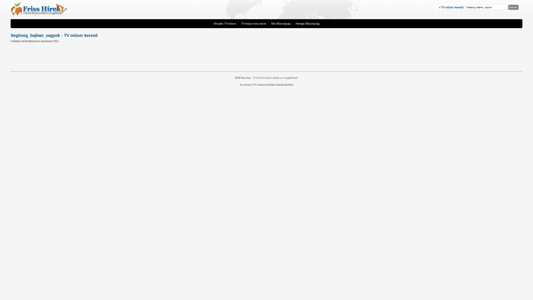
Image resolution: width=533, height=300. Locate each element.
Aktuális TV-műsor (225, 23)
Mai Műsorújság (280, 23)
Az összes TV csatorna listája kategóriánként (266, 84)
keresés (513, 7)
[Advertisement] (266, 57)
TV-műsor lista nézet (253, 23)
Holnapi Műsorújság (307, 23)
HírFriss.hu (243, 77)
